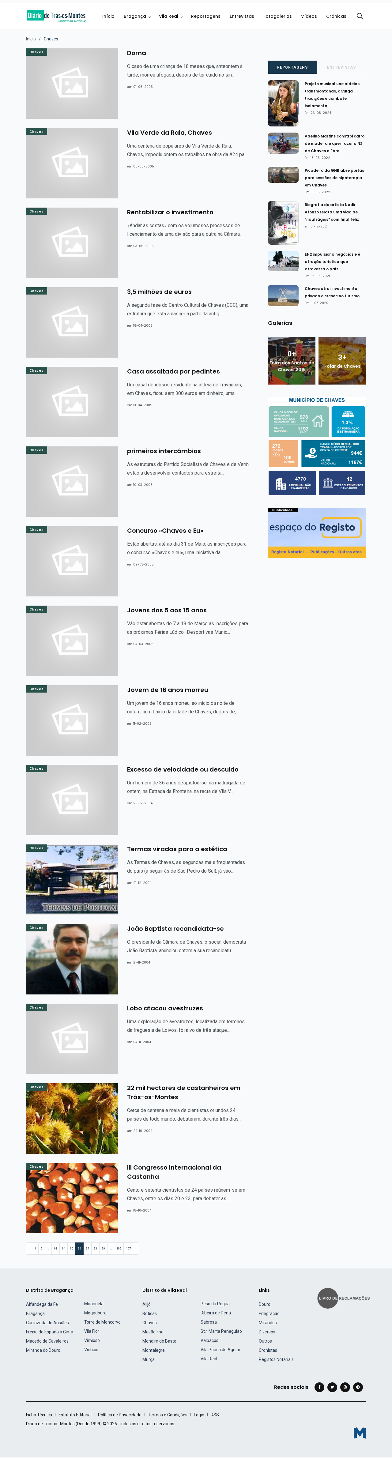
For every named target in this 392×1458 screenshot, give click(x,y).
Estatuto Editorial (75, 1414)
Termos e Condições (167, 1414)
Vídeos (309, 16)
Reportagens (206, 16)
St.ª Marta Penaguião (221, 1331)
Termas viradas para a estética (177, 849)
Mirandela (94, 1303)
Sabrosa (209, 1322)
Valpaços (209, 1340)
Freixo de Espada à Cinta (49, 1331)
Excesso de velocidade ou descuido (183, 769)
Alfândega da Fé (42, 1304)
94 (63, 1248)
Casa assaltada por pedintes (173, 371)
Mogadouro (95, 1312)
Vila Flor (91, 1331)
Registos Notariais (276, 1359)
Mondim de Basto (159, 1341)
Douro (264, 1304)
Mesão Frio (153, 1331)
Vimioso (92, 1340)
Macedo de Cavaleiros (47, 1341)
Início (108, 16)
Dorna (136, 53)
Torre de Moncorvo (102, 1322)
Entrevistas (242, 16)
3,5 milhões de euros (159, 291)
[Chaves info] (317, 445)
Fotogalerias (277, 16)
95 (71, 1248)
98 (95, 1248)
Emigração (269, 1313)
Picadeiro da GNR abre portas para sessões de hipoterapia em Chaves (334, 178)
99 (103, 1248)
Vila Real (168, 16)
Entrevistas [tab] (341, 67)
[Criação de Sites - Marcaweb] (360, 1433)
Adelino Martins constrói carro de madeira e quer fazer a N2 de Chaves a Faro (334, 143)
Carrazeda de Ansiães (47, 1322)
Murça (148, 1359)
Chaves (36, 52)
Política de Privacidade (119, 1414)
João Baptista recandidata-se (175, 928)
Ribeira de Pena (216, 1312)
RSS (215, 1414)
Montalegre (153, 1350)
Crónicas (336, 16)
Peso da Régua (215, 1303)
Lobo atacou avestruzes (165, 1008)
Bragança (135, 16)
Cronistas (268, 1350)
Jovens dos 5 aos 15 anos (167, 610)
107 (128, 1248)
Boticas (149, 1313)
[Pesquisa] (360, 16)
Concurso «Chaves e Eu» (165, 530)
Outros (265, 1341)
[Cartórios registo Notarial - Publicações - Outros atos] (317, 532)
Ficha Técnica (39, 1414)
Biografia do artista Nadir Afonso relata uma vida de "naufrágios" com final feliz (332, 212)
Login (199, 1414)
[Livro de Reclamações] (344, 1297)
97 (87, 1248)
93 (55, 1248)
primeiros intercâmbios (164, 451)
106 (119, 1248)
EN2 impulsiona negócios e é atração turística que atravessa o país (332, 262)
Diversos (267, 1331)
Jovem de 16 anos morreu (167, 690)
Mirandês (268, 1322)
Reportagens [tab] (292, 67)
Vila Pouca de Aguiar (220, 1349)
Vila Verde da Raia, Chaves (169, 132)
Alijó (146, 1304)
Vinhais (91, 1349)
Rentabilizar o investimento (170, 212)
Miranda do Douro (43, 1350)
